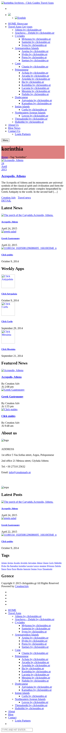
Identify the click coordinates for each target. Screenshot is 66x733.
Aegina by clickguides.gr (35, 51)
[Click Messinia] (33, 337)
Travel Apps (20, 26)
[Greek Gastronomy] (33, 231)
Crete (18, 63)
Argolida (23, 563)
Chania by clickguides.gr (35, 66)
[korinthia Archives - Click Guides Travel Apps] (27, 2)
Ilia (8, 566)
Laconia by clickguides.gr (35, 88)
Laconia (30, 566)
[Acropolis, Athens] (33, 215)
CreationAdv (22, 586)
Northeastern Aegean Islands (30, 112)
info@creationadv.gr (20, 472)
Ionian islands (22, 106)
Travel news (24, 197)
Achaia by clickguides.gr (35, 72)
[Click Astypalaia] (33, 281)
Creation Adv (8, 197)
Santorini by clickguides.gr (36, 42)
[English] (20, 17)
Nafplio (58, 566)
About (13, 124)
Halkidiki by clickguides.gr (29, 121)
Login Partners (23, 134)
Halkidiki (58, 563)
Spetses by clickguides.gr (35, 60)
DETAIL (6, 200)
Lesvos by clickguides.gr (35, 115)
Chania (45, 563)
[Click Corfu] (33, 309)
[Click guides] (33, 248)
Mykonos (50, 566)
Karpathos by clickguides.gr (37, 103)
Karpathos (14, 566)
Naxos (3, 569)
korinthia (22, 566)
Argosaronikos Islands (27, 48)
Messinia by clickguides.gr (36, 91)
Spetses (34, 569)
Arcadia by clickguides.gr (35, 75)
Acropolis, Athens (13, 176)
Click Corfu (7, 321)
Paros (9, 569)
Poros (14, 569)
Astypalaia (32, 563)
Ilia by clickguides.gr (33, 81)
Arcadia (17, 563)
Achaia (4, 563)
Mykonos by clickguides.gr (36, 39)
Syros (39, 569)
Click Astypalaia (9, 293)
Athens (39, 563)
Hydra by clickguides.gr (34, 54)
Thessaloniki (47, 569)
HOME (18, 23)
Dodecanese (21, 97)
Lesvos (36, 566)
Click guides (7, 254)
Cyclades (20, 35)
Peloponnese (21, 69)
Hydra (3, 566)
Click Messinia (8, 349)
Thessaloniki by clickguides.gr (31, 118)
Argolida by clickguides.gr (36, 78)
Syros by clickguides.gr (34, 45)
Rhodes (20, 569)
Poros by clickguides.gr (34, 57)
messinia (43, 566)
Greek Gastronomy (10, 238)
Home (4, 157)
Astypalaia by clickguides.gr (37, 100)
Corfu (51, 563)
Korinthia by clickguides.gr (36, 85)
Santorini (26, 569)
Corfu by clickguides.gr (34, 109)
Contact (14, 131)
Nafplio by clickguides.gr (35, 94)
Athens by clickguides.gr (28, 29)
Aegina (10, 563)
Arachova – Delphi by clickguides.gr (34, 32)
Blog (14, 128)
